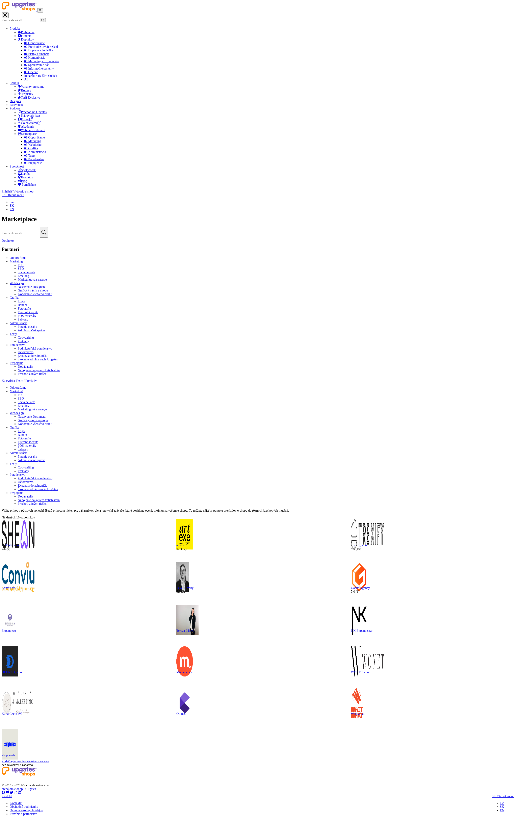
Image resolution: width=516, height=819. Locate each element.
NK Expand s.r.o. (362, 630)
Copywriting (26, 337)
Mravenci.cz (184, 672)
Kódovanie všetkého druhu (35, 294)
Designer (15, 101)
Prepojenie (33, 162)
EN (12, 209)
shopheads (8, 755)
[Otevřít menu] (40, 10)
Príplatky (27, 94)
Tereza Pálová (185, 630)
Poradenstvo (34, 159)
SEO (21, 268)
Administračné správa (31, 330)
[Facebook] (3, 792)
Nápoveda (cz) (30, 115)
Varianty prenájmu (32, 86)
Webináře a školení (33, 130)
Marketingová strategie (32, 279)
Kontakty (27, 177)
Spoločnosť (17, 166)
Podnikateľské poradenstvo (35, 348)
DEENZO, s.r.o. (12, 672)
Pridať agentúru (25, 761)
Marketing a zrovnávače (41, 61)
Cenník (14, 83)
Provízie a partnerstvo (23, 814)
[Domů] (19, 10)
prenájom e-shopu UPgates (19, 789)
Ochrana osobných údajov (26, 810)
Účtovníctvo (25, 352)
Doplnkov (27, 39)
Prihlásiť (7, 191)
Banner (22, 305)
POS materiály (27, 315)
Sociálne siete (26, 272)
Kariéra (25, 173)
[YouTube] (7, 792)
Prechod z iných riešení (41, 46)
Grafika (31, 148)
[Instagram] (15, 792)
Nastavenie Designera (32, 286)
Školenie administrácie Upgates (38, 359)
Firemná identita (28, 312)
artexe (180, 545)
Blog (24, 181)
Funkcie (26, 35)
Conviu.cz (8, 588)
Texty (29, 155)
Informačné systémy (39, 68)
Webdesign (33, 144)
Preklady (23, 341)
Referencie (16, 104)
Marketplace (29, 133)
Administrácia (35, 152)
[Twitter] (11, 792)
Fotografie (24, 308)
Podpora (15, 108)
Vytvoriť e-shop (23, 191)
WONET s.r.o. (360, 672)
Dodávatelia (25, 366)
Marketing (32, 141)
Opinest (181, 713)
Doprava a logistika (38, 50)
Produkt (15, 28)
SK (12, 205)
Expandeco (9, 630)
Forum (25, 119)
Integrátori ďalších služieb (40, 75)
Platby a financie (36, 54)
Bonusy (26, 90)
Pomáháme (28, 184)
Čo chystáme (29, 123)
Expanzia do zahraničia (32, 355)
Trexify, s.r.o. (359, 545)
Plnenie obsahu (27, 326)
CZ (12, 202)
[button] (21, 380)
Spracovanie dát (36, 65)
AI (26, 79)
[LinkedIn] (19, 792)
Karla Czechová (12, 713)
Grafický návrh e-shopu (33, 290)
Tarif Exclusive (30, 97)
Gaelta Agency (360, 588)
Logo (21, 301)
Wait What (357, 713)
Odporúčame (34, 43)
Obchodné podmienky (24, 806)
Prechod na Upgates (34, 112)
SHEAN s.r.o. (11, 545)
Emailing (23, 276)
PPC (21, 265)
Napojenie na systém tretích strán (39, 370)
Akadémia (27, 126)
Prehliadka (27, 32)
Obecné (31, 72)
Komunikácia (34, 57)
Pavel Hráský (185, 588)
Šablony (23, 319)
